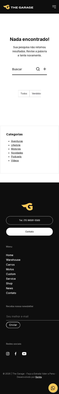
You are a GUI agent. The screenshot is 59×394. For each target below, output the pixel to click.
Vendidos (36, 93)
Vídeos (15, 160)
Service (11, 278)
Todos (24, 93)
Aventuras (17, 141)
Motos (10, 269)
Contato (29, 231)
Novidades (17, 152)
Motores (16, 148)
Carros (10, 264)
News (9, 288)
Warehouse (13, 259)
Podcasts (16, 156)
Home (9, 255)
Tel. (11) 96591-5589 (29, 220)
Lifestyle (15, 145)
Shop (9, 283)
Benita (39, 377)
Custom (11, 274)
